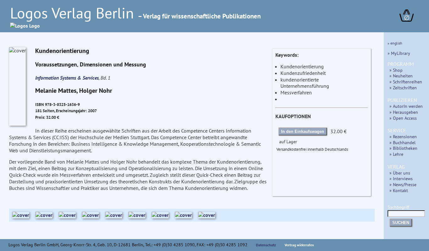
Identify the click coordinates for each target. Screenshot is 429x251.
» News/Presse (402, 184)
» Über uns (399, 173)
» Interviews (401, 178)
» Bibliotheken (403, 148)
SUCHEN (400, 222)
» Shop (396, 70)
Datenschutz (266, 245)
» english (395, 43)
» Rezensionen (403, 136)
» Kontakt (398, 190)
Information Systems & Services (67, 78)
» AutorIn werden (406, 106)
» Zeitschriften (403, 88)
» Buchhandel (402, 142)
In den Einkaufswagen (302, 131)
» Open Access (403, 118)
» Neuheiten (401, 76)
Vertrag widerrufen (299, 245)
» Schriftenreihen (405, 82)
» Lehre (396, 154)
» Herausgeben (403, 112)
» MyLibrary (399, 53)
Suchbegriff (398, 207)
